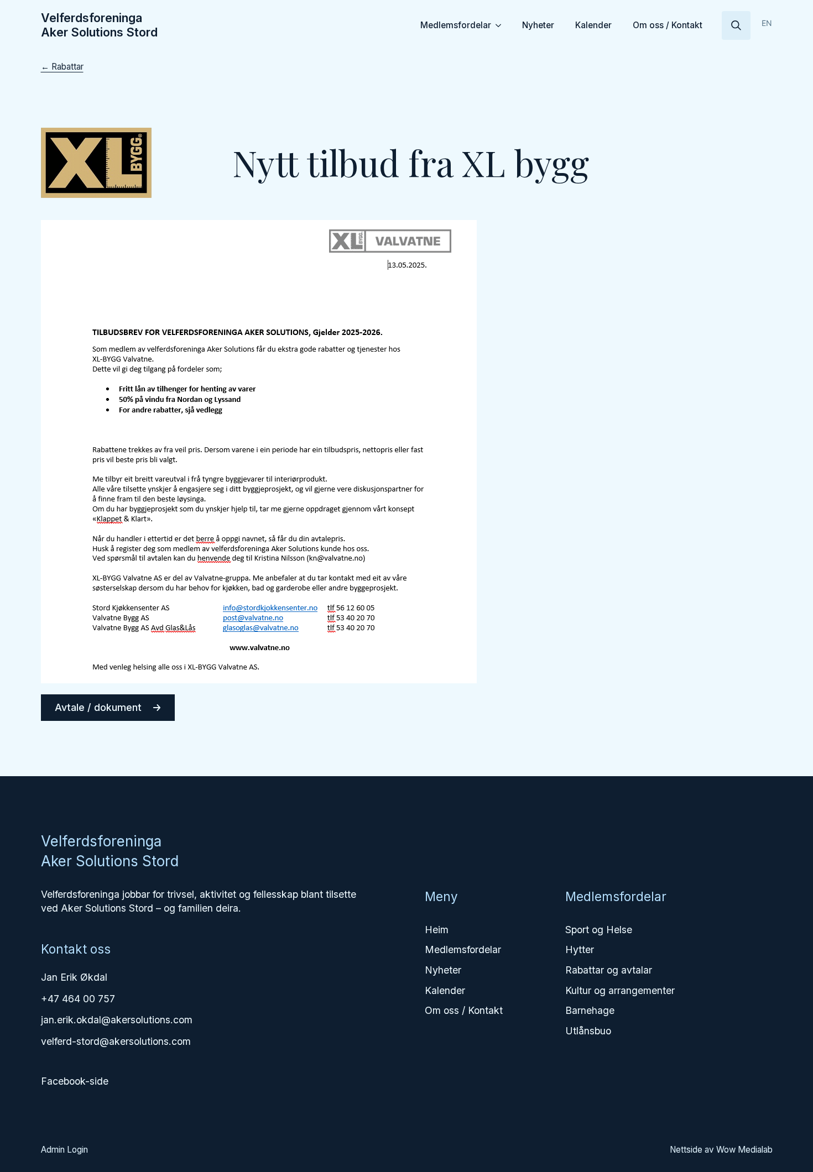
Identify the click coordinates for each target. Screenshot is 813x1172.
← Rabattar (62, 66)
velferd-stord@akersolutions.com (116, 1041)
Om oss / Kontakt (667, 25)
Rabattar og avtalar (608, 970)
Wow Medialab (744, 1149)
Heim (437, 929)
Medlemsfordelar (455, 25)
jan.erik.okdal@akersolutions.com (116, 1020)
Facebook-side (74, 1081)
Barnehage (589, 1010)
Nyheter (538, 25)
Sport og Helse (598, 929)
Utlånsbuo (588, 1031)
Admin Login (64, 1149)
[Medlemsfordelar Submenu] (500, 25)
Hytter (579, 949)
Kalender (593, 25)
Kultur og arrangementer (620, 990)
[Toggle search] (736, 25)
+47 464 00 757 (78, 998)
